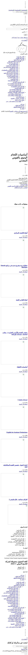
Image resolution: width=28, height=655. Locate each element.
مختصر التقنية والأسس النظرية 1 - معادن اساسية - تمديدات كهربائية (15, 333)
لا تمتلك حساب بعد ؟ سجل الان (19, 37)
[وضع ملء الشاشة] (23, 652)
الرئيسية (25, 111)
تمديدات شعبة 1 (22, 400)
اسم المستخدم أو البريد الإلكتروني (18, 24)
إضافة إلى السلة (23, 183)
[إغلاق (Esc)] (26, 652)
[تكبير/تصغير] (22, 652)
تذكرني (24, 32)
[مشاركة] (25, 652)
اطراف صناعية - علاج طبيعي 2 (18, 499)
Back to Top (24, 649)
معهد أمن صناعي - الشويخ (16, 111)
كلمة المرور (24, 29)
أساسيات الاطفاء (22, 367)
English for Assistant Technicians (17, 432)
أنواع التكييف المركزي (20, 233)
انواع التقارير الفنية (21, 300)
